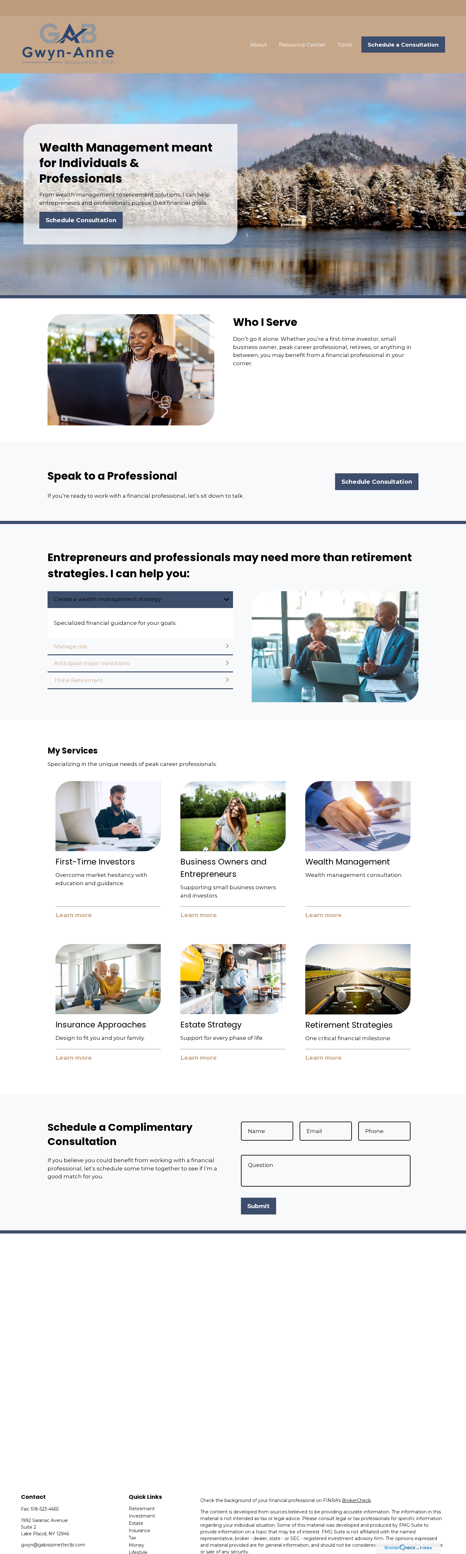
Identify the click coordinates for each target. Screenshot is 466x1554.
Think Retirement (78, 680)
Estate (136, 1523)
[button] (259, 44)
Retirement (142, 1509)
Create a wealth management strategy (107, 599)
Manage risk (70, 646)
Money (136, 1545)
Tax (132, 1538)
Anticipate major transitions (92, 663)
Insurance (139, 1530)
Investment (142, 1516)
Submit (258, 1206)
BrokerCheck (356, 1500)
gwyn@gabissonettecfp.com (53, 1545)
